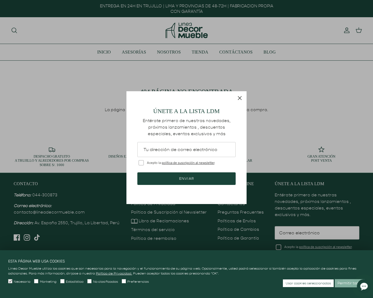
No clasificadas (105, 281)
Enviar (186, 178)
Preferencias (138, 281)
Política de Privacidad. (114, 273)
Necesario (22, 281)
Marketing (48, 281)
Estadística (75, 281)
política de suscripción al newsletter (188, 163)
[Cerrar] (240, 98)
